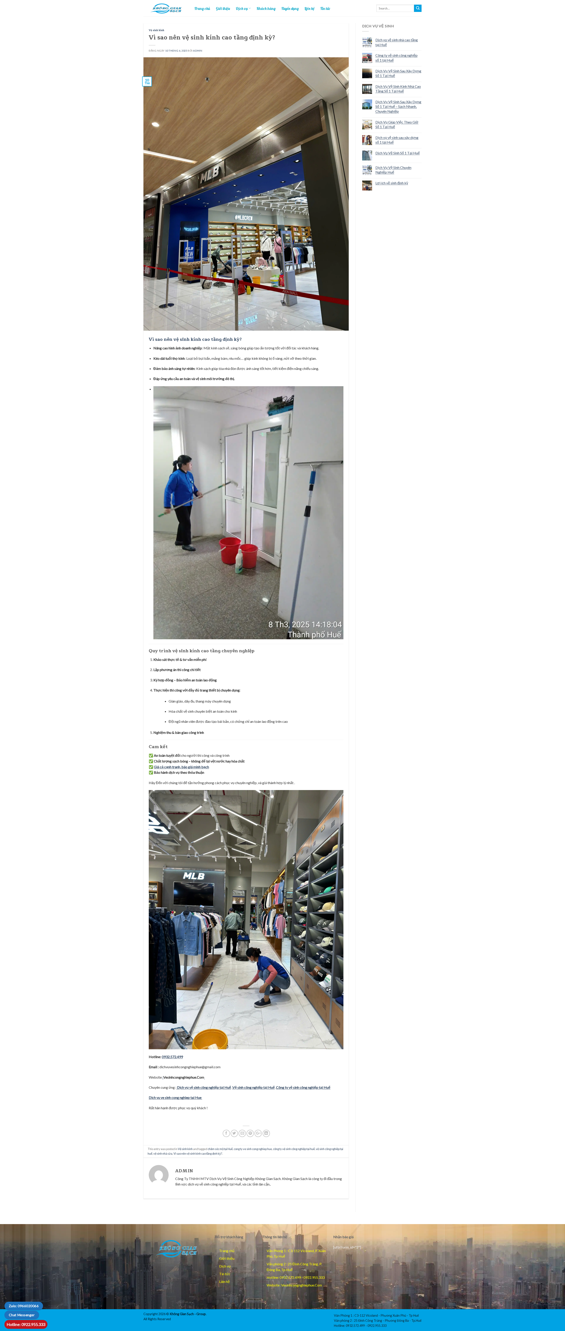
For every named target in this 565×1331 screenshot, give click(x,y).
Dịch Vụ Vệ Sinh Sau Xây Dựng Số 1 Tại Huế (398, 73)
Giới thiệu (223, 8)
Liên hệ (309, 8)
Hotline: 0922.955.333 (26, 1324)
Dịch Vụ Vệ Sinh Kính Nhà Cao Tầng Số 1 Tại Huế (398, 88)
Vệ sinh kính (156, 30)
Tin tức (325, 8)
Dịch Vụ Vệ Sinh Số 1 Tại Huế (397, 153)
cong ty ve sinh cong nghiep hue (253, 1149)
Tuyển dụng (290, 8)
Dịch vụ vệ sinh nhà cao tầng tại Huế (396, 42)
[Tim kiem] (418, 8)
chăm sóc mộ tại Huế (220, 1149)
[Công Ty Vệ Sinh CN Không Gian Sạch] (175, 1248)
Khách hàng (265, 8)
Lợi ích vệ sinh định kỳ (391, 183)
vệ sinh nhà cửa (162, 1153)
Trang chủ (202, 8)
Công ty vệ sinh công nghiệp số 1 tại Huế (396, 57)
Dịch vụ (242, 8)
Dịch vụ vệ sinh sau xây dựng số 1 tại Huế (396, 139)
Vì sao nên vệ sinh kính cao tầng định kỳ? (197, 1153)
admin (197, 50)
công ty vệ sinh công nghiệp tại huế (294, 1149)
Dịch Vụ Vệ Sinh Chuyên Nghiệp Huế (393, 169)
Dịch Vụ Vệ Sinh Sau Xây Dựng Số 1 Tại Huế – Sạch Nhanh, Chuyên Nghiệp (398, 106)
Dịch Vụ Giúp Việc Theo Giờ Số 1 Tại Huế (396, 124)
